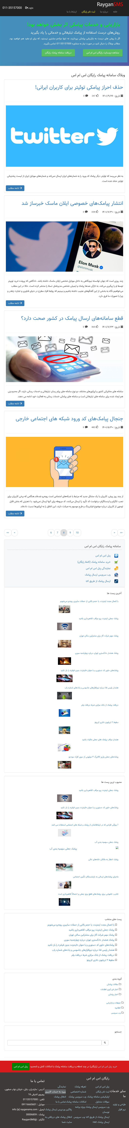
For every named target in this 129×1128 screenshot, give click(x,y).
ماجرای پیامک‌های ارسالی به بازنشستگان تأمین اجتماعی (95, 876)
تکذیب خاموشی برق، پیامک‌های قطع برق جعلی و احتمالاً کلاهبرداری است (88, 894)
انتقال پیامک (60, 1097)
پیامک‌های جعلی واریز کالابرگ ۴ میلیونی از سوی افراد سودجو (93, 756)
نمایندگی (62, 1087)
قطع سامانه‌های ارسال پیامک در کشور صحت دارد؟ (72, 318)
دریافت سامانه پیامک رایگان (58, 53)
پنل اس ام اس (104, 556)
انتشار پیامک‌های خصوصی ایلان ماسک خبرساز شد (72, 203)
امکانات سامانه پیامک (76, 1102)
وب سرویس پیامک (77, 1097)
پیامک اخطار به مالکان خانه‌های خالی (103, 859)
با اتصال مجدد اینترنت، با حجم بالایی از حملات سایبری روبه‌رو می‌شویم (89, 601)
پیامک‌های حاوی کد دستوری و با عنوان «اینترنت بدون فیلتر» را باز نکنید (89, 670)
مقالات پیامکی (112, 984)
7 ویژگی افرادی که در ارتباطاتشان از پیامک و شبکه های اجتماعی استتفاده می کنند (85, 824)
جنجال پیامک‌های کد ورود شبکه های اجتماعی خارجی (69, 419)
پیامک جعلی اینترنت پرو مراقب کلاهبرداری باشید (98, 618)
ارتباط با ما (72, 12)
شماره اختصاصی (78, 1092)
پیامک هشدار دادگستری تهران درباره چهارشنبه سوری (96, 653)
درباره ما (104, 12)
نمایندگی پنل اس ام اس (100, 568)
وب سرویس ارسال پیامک (99, 575)
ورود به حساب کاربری (55, 1092)
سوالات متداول (102, 1102)
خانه (115, 12)
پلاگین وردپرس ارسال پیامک (58, 1110)
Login (30, 7)
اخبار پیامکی (113, 994)
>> (121, 533)
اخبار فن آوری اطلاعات (109, 989)
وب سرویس (116, 1013)
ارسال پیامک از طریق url (100, 581)
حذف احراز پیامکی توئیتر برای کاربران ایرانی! (79, 87)
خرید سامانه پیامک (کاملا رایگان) (95, 562)
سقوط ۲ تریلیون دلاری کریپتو (106, 722)
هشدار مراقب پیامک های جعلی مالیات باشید (100, 739)
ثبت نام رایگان (88, 12)
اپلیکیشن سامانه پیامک (98, 1097)
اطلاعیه (118, 1007)
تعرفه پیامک (80, 1087)
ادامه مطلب (14, 188)
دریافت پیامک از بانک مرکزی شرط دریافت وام (99, 705)
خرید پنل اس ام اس (107, 1067)
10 (77, 533)
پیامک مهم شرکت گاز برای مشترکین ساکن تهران (98, 635)
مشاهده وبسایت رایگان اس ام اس (102, 53)
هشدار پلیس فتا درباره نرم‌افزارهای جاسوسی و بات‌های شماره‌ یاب (91, 687)
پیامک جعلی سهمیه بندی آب (106, 842)
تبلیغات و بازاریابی (113, 1002)
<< (8, 533)
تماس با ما (61, 1102)
